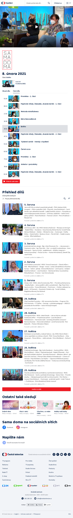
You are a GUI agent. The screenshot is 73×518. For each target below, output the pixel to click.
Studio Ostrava (30, 468)
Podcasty (52, 468)
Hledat (49, 3)
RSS (70, 514)
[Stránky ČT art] (56, 486)
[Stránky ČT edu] (68, 486)
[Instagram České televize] (54, 454)
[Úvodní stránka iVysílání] (9, 3)
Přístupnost (36, 514)
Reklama (5, 465)
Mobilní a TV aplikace (55, 476)
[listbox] (39, 504)
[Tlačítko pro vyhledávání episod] (64, 198)
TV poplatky (29, 465)
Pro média (29, 461)
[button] (36, 26)
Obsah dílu (6, 91)
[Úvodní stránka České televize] (13, 454)
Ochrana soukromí (26, 514)
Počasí (28, 472)
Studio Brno (52, 465)
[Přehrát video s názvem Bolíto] (36, 26)
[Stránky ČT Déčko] (45, 486)
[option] (31, 504)
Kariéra (51, 472)
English (16, 514)
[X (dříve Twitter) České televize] (65, 454)
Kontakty (52, 480)
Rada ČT (5, 472)
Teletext (5, 468)
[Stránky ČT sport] (18, 486)
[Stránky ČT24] (5, 486)
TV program (6, 461)
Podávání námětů (31, 476)
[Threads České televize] (69, 454)
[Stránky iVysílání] (32, 486)
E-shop (4, 476)
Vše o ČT (28, 480)
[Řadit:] (69, 198)
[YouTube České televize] (61, 454)
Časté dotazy (6, 480)
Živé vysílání (53, 461)
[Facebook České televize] (57, 454)
